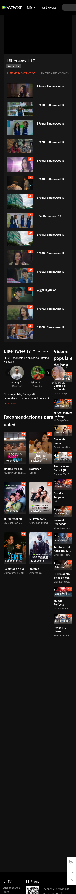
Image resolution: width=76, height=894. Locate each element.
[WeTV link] (12, 7)
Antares (34, 569)
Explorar (51, 7)
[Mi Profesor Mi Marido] (15, 498)
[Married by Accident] (15, 448)
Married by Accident (16, 469)
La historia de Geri (15, 569)
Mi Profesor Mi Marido (17, 519)
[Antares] (40, 548)
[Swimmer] (40, 448)
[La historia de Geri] (15, 548)
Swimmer (35, 469)
